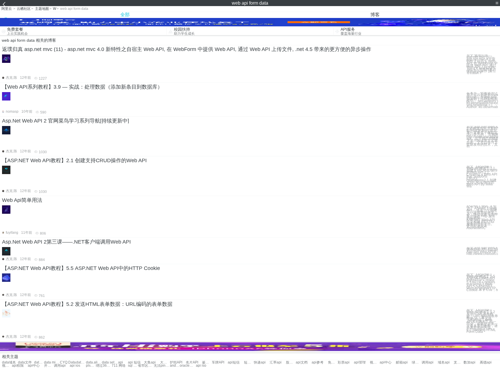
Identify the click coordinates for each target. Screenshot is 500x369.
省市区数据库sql (146, 365)
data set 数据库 (110, 362)
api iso (201, 365)
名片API (192, 362)
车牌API (218, 362)
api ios (75, 365)
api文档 (302, 362)
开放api (49, 365)
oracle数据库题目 (188, 365)
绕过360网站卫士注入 (104, 365)
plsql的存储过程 (91, 365)
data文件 (25, 362)
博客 (375, 14)
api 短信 (134, 362)
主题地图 (42, 9)
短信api (249, 362)
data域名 (9, 362)
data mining (52, 362)
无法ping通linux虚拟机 (162, 365)
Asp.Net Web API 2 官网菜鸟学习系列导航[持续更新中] (65, 121)
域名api (444, 362)
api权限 (18, 365)
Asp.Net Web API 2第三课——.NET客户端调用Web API (66, 242)
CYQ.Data (68, 362)
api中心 (385, 362)
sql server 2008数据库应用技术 (133, 365)
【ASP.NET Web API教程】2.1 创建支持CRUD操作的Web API (74, 160)
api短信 (234, 362)
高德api (486, 362)
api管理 (360, 362)
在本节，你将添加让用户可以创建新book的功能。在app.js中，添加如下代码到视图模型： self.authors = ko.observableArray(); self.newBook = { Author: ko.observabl (482, 100)
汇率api (276, 362)
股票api (291, 362)
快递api (260, 362)
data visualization (39, 362)
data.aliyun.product (94, 362)
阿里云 (6, 9)
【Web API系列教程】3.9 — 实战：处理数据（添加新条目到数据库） (82, 87)
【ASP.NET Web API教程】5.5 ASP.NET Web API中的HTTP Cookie (81, 268)
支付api (459, 362)
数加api (469, 362)
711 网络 (119, 365)
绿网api (417, 362)
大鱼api (150, 362)
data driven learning (81, 362)
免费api (333, 362)
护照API (176, 362)
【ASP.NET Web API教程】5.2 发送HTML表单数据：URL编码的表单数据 (87, 304)
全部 (125, 14)
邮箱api (402, 362)
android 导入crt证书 (175, 365)
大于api (165, 362)
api (120, 362)
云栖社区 (24, 9)
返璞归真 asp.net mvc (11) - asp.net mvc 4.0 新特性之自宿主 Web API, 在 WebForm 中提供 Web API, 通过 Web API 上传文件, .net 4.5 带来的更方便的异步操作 (186, 49)
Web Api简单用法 (22, 200)
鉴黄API (207, 362)
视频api (375, 362)
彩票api (344, 362)
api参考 (317, 362)
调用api (427, 362)
